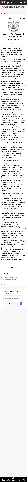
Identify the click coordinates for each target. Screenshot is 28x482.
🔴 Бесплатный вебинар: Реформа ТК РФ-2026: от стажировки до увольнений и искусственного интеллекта (13, 8)
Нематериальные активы (13, 281)
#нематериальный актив (8, 277)
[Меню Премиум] (11, 2)
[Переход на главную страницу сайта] (5, 2)
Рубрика (3, 281)
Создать (13, 480)
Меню (19, 480)
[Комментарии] (12, 43)
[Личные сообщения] (21, 2)
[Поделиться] (14, 43)
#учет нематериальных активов (9, 279)
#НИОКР (18, 277)
